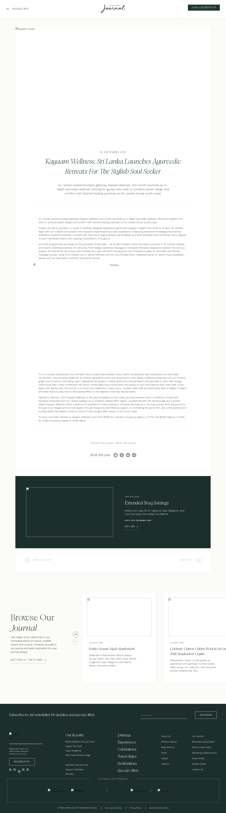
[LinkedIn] (128, 455)
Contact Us (197, 769)
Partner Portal (199, 763)
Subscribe (206, 715)
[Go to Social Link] (10, 771)
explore (130, 526)
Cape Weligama (73, 750)
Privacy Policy (136, 808)
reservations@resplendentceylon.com (25, 743)
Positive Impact (169, 741)
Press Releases (125, 443)
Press (164, 752)
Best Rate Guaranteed (203, 741)
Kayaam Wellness (101, 443)
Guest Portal (198, 758)
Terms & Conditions (113, 808)
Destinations (127, 763)
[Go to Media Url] (138, 791)
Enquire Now (22, 762)
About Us (165, 736)
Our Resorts (20, 9)
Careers (165, 763)
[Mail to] (115, 455)
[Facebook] (122, 455)
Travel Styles (127, 756)
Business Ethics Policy (159, 808)
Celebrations (127, 749)
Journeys (124, 735)
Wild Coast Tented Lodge (77, 755)
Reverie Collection (76, 764)
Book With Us (167, 747)
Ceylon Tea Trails (73, 746)
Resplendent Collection (79, 741)
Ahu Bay (69, 773)
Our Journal (198, 736)
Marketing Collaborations (204, 752)
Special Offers (128, 770)
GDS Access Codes (201, 747)
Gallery (164, 758)
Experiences (127, 742)
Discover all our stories (27, 660)
